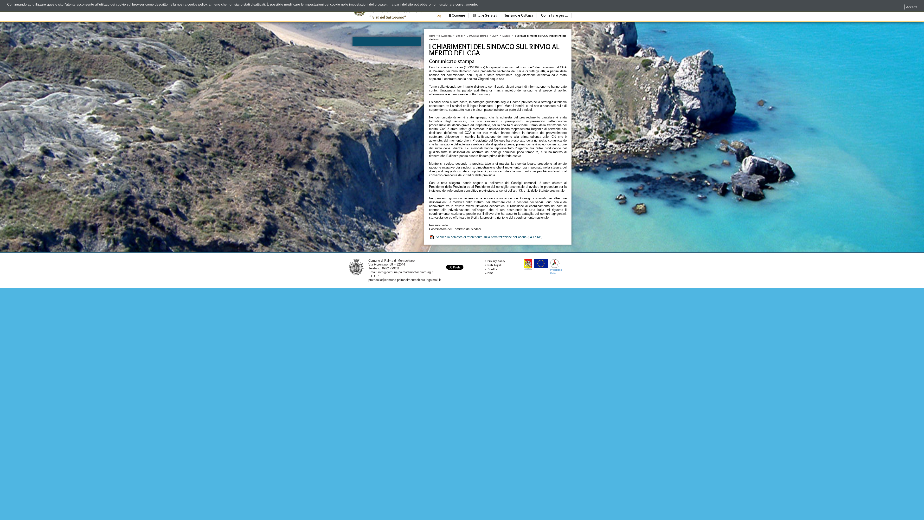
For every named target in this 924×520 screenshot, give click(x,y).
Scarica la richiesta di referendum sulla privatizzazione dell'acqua (489, 237)
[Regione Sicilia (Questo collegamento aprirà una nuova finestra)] (528, 264)
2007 (495, 35)
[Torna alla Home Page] (356, 267)
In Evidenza (445, 35)
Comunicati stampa (477, 35)
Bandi (459, 35)
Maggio (506, 35)
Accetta (911, 7)
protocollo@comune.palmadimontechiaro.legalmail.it (404, 280)
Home (432, 35)
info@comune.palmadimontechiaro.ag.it (405, 272)
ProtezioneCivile (556, 271)
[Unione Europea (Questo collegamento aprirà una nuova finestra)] (541, 263)
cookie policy (197, 4)
